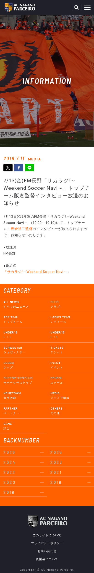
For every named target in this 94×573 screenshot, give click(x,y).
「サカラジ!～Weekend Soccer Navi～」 (37, 272)
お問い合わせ (47, 551)
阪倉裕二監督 (22, 229)
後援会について (47, 559)
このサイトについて (47, 535)
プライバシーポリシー (47, 543)
